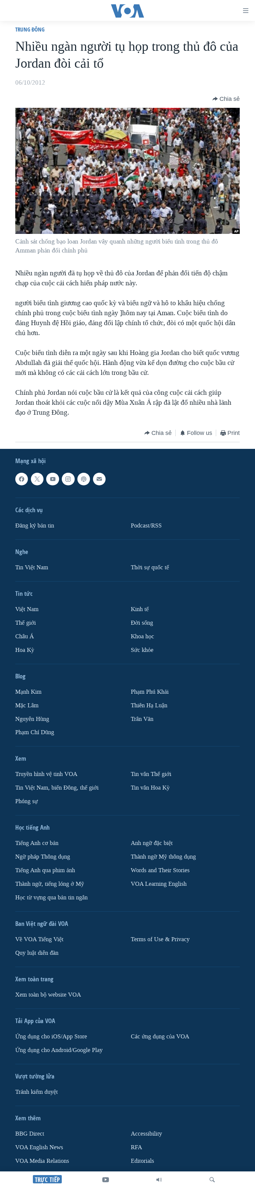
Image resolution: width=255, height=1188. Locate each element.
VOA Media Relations (42, 1161)
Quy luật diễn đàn (36, 953)
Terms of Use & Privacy (160, 939)
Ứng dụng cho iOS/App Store (51, 1036)
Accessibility (146, 1134)
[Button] (226, 99)
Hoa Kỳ (24, 650)
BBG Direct (29, 1134)
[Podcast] (83, 479)
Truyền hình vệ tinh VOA (46, 774)
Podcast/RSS (146, 525)
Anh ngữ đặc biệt (152, 843)
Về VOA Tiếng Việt (39, 939)
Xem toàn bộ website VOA (48, 995)
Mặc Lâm (27, 705)
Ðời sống (142, 623)
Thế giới (25, 623)
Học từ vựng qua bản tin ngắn (51, 897)
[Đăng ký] (99, 479)
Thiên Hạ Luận (149, 705)
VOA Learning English (159, 884)
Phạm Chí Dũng (34, 732)
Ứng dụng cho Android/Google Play (59, 1050)
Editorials (142, 1161)
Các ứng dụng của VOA (160, 1036)
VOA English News (39, 1147)
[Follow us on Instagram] (68, 479)
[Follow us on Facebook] (21, 479)
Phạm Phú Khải (150, 691)
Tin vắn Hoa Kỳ (150, 788)
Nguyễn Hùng (32, 719)
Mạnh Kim (28, 691)
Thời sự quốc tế (150, 567)
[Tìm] (212, 1179)
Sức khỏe (142, 650)
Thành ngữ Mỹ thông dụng (163, 857)
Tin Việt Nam (31, 567)
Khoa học (142, 636)
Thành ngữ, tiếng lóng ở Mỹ (49, 884)
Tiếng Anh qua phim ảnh (45, 870)
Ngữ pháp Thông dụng (42, 857)
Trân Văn (142, 719)
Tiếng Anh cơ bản (36, 843)
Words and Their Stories (160, 870)
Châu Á (24, 636)
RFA (136, 1147)
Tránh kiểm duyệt (36, 1092)
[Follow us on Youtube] (52, 479)
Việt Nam (27, 609)
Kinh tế (140, 609)
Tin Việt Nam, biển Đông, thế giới (57, 788)
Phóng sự (26, 801)
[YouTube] (105, 1179)
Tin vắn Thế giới (151, 774)
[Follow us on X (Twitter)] (37, 479)
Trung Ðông (29, 29)
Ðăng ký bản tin (34, 525)
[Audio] (159, 1179)
